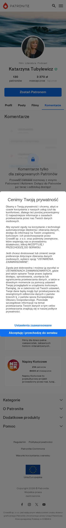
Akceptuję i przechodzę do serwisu (33, 332)
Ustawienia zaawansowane (33, 325)
